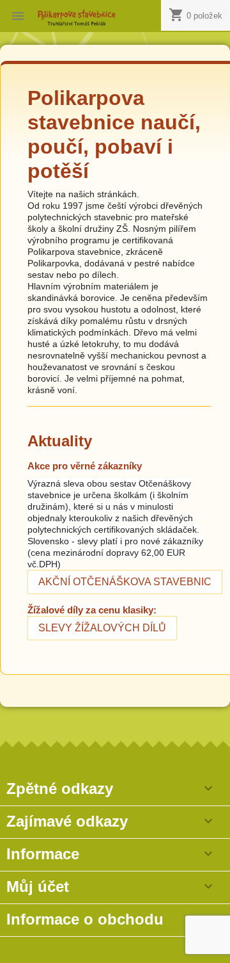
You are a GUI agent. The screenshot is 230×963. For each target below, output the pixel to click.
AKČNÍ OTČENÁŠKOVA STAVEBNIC (124, 581)
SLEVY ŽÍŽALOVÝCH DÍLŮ (102, 627)
